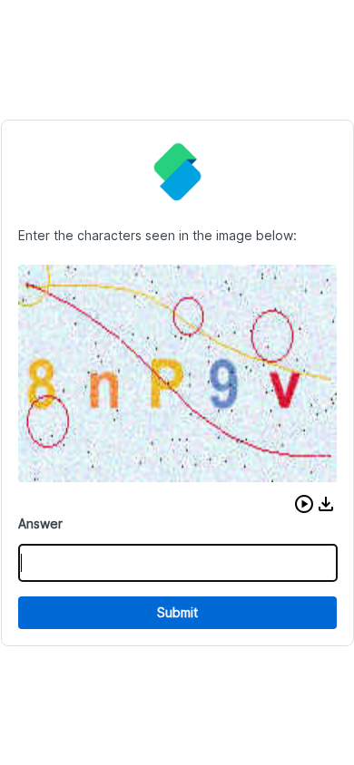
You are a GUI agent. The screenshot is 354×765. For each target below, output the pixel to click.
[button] (304, 504)
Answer (40, 523)
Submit (177, 612)
